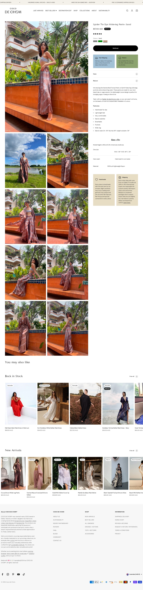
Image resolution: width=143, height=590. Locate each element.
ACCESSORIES (89, 534)
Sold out (115, 48)
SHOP (75, 11)
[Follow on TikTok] (23, 574)
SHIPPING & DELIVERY (122, 516)
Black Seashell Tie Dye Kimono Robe (115, 493)
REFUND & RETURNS (121, 523)
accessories (20, 523)
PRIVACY (117, 534)
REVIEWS (56, 527)
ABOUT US (56, 516)
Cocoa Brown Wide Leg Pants (10, 493)
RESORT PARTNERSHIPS (60, 523)
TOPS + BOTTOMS (90, 530)
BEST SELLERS (89, 520)
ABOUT (94, 11)
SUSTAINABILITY (104, 11)
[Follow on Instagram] (7, 574)
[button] (97, 34)
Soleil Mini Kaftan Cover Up (60, 493)
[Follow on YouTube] (18, 574)
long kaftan (28, 521)
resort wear (10, 553)
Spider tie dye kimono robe (110, 99)
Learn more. (127, 203)
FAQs (54, 530)
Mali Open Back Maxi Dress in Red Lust (17, 428)
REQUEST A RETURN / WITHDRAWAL (126, 527)
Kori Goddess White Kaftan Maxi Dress (49, 428)
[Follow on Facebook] (2, 574)
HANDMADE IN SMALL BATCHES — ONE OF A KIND (41, 2)
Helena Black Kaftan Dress (78, 428)
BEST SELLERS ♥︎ (51, 11)
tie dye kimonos (19, 521)
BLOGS (55, 534)
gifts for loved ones (21, 553)
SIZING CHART (119, 520)
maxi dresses (9, 523)
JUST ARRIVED (38, 11)
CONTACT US (57, 540)
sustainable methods (17, 545)
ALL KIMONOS (89, 523)
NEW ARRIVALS (90, 516)
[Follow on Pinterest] (13, 574)
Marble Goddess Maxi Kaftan (87, 493)
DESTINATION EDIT (65, 11)
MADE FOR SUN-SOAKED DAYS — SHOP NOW (83, 2)
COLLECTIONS (85, 11)
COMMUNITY (57, 537)
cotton (12, 540)
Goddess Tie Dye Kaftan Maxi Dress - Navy (115, 428)
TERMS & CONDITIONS (122, 530)
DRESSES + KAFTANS (91, 527)
